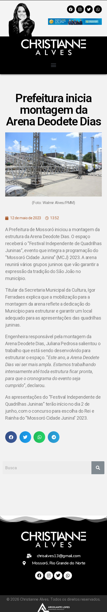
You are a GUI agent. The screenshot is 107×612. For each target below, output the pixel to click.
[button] (53, 65)
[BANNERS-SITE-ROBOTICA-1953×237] (75, 23)
